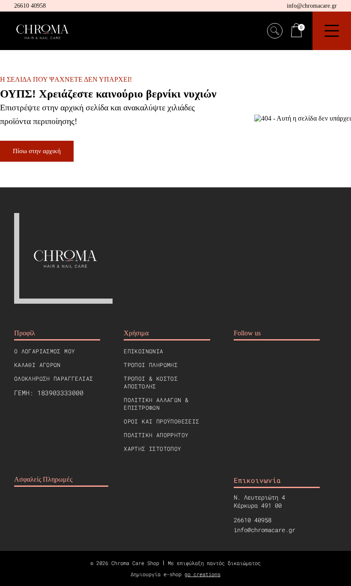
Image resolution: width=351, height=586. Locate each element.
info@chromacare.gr (312, 6)
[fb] (240, 360)
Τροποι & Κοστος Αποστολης (151, 382)
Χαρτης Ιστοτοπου (152, 449)
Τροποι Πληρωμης (151, 365)
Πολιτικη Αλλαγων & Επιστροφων (156, 403)
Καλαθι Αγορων (37, 365)
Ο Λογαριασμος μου (44, 351)
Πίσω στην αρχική (37, 151)
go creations (202, 574)
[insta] (260, 360)
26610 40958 (30, 6)
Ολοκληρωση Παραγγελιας (53, 378)
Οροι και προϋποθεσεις (161, 421)
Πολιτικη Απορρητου (156, 435)
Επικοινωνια (143, 351)
